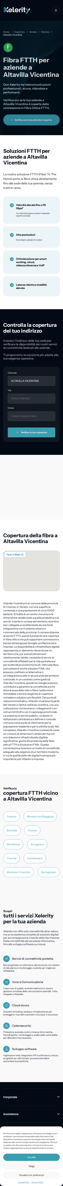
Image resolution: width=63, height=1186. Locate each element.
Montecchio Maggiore (40, 816)
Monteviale (13, 844)
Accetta (31, 1157)
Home (6, 31)
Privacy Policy (37, 1182)
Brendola (12, 830)
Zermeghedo (48, 872)
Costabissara (35, 858)
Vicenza (45, 31)
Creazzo (11, 816)
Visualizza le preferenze (31, 1175)
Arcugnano (37, 844)
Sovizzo (32, 830)
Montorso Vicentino (18, 872)
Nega (31, 1166)
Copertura (19, 31)
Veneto (33, 31)
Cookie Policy (24, 1182)
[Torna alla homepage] (16, 10)
